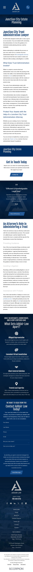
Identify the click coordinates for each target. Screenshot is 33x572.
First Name (6, 422)
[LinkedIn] (15, 503)
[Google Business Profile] (26, 503)
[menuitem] (9, 564)
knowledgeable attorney (22, 54)
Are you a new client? (8, 441)
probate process (7, 299)
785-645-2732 (16, 499)
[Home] (16, 7)
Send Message (16, 472)
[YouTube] (11, 503)
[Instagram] (22, 503)
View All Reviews (15, 213)
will (19, 301)
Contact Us (15, 174)
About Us (16, 515)
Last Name (6, 427)
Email (4, 436)
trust (10, 76)
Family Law (16, 521)
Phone (5, 432)
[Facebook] (7, 503)
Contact (16, 524)
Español (16, 527)
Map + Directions (16, 539)
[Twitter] (18, 503)
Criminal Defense (16, 518)
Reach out (12, 139)
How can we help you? (9, 446)
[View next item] (18, 208)
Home (16, 512)
